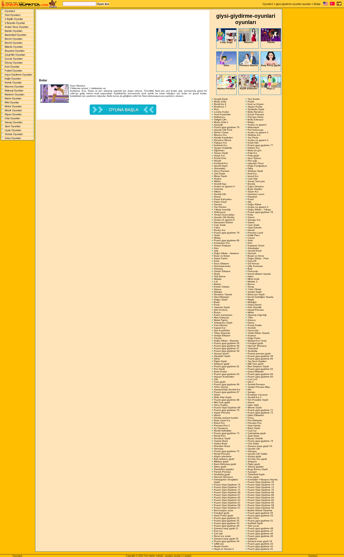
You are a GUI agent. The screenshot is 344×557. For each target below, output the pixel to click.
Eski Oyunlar (12, 66)
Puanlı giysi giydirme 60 (260, 358)
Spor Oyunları (13, 126)
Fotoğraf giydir (255, 343)
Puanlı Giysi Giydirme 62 (261, 500)
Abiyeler (248, 42)
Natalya (218, 292)
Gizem (251, 217)
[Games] (325, 4)
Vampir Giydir (255, 292)
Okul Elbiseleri (221, 297)
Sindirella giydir (222, 474)
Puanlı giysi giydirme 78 (260, 212)
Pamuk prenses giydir (259, 353)
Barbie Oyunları (13, 30)
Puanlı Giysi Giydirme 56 (261, 508)
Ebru (226, 65)
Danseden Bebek (223, 222)
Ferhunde (253, 271)
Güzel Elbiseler (256, 371)
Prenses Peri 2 (222, 425)
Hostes (217, 178)
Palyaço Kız (220, 142)
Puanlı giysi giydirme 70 (226, 410)
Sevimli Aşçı (220, 184)
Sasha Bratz (220, 443)
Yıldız (217, 227)
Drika (250, 168)
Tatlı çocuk (253, 526)
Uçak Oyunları (13, 130)
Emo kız (218, 531)
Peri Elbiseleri (255, 420)
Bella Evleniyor (255, 119)
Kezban (252, 335)
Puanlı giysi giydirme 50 (226, 523)
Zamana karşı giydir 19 (260, 541)
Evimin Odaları (222, 286)
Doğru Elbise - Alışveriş (226, 340)
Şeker (217, 394)
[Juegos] (339, 4)
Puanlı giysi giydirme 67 (226, 392)
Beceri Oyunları (13, 38)
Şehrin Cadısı (221, 132)
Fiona (251, 418)
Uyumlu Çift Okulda (224, 217)
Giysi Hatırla (254, 425)
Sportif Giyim (220, 166)
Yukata (271, 42)
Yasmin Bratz (221, 441)
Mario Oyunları (13, 98)
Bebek (217, 284)
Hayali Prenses (256, 310)
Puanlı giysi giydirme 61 (226, 366)
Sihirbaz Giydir (255, 171)
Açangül (252, 472)
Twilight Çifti (220, 119)
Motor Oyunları (13, 106)
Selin (250, 240)
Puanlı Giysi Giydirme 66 (261, 495)
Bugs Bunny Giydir (258, 469)
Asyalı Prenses (222, 412)
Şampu (251, 392)
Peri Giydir (219, 369)
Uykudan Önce (256, 163)
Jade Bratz (253, 436)
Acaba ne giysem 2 (258, 132)
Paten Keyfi (220, 202)
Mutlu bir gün (255, 150)
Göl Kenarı (253, 263)
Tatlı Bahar (220, 276)
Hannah (252, 253)
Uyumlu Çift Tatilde (257, 454)
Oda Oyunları (12, 118)
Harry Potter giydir (223, 515)
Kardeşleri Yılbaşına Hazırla (263, 479)
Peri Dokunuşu (255, 130)
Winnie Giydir (255, 407)
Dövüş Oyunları (14, 62)
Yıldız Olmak (254, 289)
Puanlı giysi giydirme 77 (260, 145)
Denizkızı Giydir (222, 438)
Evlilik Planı (254, 235)
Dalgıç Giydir (220, 299)
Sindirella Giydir (256, 109)
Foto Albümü (220, 325)
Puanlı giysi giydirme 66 (226, 384)
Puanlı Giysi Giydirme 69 (227, 407)
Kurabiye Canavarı (258, 394)
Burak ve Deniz (256, 256)
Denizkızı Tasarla (223, 294)
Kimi (250, 243)
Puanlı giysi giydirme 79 (226, 232)
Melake (218, 279)
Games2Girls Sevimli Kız (227, 389)
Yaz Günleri (220, 207)
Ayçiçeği (218, 124)
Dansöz (218, 204)
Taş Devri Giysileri (257, 361)
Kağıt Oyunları (13, 78)
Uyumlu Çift (254, 448)
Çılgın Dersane (256, 186)
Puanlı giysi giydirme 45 (260, 536)
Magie (251, 299)
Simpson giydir (222, 364)
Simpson (252, 461)
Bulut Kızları (220, 371)
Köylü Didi (253, 142)
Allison (217, 191)
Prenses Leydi (255, 232)
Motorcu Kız (220, 135)
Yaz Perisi (253, 137)
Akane (251, 402)
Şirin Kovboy (220, 310)
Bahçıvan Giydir (256, 294)
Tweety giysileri (255, 466)
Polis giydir (253, 155)
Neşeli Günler (221, 546)
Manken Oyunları (14, 94)
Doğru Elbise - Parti (258, 258)
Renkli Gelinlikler (222, 430)
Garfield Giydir (255, 523)
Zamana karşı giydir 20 (226, 538)
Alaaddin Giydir (222, 356)
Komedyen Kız (222, 243)
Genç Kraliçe (221, 405)
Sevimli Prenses (256, 384)
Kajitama (252, 538)
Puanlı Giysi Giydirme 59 (227, 505)
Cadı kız (252, 430)
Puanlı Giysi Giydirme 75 (227, 484)
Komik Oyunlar (13, 82)
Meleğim (252, 302)
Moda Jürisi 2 (221, 122)
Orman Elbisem (222, 271)
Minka (251, 312)
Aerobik (252, 328)
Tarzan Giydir (221, 153)
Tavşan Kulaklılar (223, 148)
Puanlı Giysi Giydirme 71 (227, 490)
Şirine (217, 358)
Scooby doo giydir (257, 459)
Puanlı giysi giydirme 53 (226, 518)
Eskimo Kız (254, 148)
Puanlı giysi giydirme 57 (226, 348)
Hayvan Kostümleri (224, 376)
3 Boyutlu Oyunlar (15, 23)
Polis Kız (252, 153)
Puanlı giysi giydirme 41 (260, 549)
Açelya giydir (254, 456)
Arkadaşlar (253, 248)
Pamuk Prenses (222, 472)
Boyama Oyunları (15, 50)
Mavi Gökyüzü (221, 317)
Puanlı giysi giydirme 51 (260, 520)
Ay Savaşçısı (221, 428)
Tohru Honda (221, 387)
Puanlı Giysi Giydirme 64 (261, 497)
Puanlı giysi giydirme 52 (226, 520)
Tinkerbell (253, 348)
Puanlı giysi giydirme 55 (226, 343)
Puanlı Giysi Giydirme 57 (227, 508)
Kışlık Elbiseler (248, 88)
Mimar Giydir (220, 176)
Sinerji (217, 196)
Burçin (217, 312)
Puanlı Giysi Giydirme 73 (227, 487)
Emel (216, 261)
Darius (251, 322)
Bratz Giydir (254, 428)
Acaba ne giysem (257, 124)
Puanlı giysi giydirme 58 (226, 351)
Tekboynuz (220, 212)
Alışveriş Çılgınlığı (257, 315)
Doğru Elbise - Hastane (226, 253)
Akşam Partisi (255, 106)
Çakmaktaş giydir (257, 433)
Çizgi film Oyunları (15, 54)
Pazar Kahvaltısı (223, 199)
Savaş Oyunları (13, 122)
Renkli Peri (219, 436)
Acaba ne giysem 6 (224, 220)
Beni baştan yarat (223, 510)
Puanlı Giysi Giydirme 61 (227, 502)
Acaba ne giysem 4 (224, 186)
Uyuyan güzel (221, 353)
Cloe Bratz (253, 443)
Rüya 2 (271, 88)
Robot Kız (219, 423)
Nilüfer (217, 181)
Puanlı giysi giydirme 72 (260, 412)
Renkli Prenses (222, 454)
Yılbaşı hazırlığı (222, 209)
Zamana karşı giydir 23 (260, 446)
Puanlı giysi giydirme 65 (260, 376)
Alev (216, 248)
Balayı (251, 122)
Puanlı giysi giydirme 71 (260, 410)
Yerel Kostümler (222, 114)
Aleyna (217, 289)
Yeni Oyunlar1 (13, 15)
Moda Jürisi (220, 101)
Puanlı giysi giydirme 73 (226, 433)
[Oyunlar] (332, 4)
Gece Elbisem (221, 263)
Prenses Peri (254, 423)
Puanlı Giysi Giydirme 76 (261, 482)
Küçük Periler (255, 325)
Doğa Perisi (254, 338)
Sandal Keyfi (254, 250)
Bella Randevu (255, 112)
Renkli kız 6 (220, 104)
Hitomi (217, 415)
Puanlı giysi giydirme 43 (260, 544)
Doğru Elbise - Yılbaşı (259, 209)
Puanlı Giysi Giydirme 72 (261, 487)
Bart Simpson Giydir (258, 366)
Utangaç (252, 451)
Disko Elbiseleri (256, 415)
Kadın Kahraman (223, 315)
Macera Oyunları (14, 86)
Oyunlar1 (268, 4)
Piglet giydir (254, 464)
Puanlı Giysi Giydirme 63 (227, 500)
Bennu (251, 284)
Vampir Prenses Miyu (259, 387)
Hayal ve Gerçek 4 (224, 549)
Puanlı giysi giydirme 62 (260, 369)
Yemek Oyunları (14, 134)
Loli (216, 281)
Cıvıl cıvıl (252, 379)
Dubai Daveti (254, 304)
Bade (217, 302)
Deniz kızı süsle (222, 536)
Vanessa (218, 448)
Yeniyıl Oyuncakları (224, 214)
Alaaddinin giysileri (224, 469)
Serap (251, 286)
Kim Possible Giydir (258, 400)
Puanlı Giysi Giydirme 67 (227, 495)
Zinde (217, 274)
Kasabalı (252, 196)
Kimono (252, 320)
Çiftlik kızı (219, 544)
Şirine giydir (220, 466)
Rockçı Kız (219, 230)
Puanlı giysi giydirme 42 (260, 546)
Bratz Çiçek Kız (222, 420)
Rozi (216, 109)
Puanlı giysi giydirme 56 (226, 346)
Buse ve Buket (222, 256)
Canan (251, 238)
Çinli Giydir (219, 173)
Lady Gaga (226, 42)
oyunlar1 (169, 556)
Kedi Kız (252, 173)
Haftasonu (219, 117)
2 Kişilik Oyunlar (14, 19)
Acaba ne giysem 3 (258, 140)
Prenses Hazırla (248, 65)
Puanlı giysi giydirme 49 (226, 526)
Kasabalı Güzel (256, 245)
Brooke (251, 184)
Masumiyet (253, 127)
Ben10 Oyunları (13, 42)
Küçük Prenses (256, 114)
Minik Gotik (253, 279)
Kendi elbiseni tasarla (259, 274)
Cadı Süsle (220, 225)
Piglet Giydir (220, 361)
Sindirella (252, 351)
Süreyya (218, 268)
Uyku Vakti (253, 405)
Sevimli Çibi (220, 194)
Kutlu (250, 214)
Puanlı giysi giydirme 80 (226, 240)
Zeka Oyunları (13, 138)
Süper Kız (253, 191)
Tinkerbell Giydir (256, 474)
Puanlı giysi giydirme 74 (260, 441)
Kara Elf (252, 261)
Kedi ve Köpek (255, 104)
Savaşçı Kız (254, 220)
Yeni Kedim (254, 99)
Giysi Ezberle (255, 227)
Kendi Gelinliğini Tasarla (260, 297)
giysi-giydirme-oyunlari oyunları (293, 4)
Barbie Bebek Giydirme (260, 510)
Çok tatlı (218, 533)
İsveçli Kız (253, 176)
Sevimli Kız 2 (254, 397)
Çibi (216, 379)
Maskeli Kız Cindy (257, 340)
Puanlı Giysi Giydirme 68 (261, 492)
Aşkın (251, 276)
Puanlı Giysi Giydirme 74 (261, 484)
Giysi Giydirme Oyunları (18, 74)
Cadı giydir (219, 382)
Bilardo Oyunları (14, 46)
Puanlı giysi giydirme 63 (226, 374)
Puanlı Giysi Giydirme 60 (261, 502)
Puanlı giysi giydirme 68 (226, 400)
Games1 (313, 555)
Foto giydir (253, 477)
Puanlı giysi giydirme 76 (226, 127)
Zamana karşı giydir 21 (226, 528)
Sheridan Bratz (222, 446)
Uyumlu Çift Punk (223, 130)
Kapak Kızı (220, 328)
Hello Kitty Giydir (222, 397)
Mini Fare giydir (222, 402)
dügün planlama (222, 456)
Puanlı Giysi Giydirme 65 (227, 497)
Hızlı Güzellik (254, 307)
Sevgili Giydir (221, 99)
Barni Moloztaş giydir (225, 464)
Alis (249, 202)
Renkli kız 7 (220, 106)
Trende (218, 338)
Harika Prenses (226, 88)
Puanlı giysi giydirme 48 (260, 528)
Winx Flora (253, 518)
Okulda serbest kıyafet (226, 418)
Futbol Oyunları (13, 70)
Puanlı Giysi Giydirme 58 (261, 505)
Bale (250, 268)
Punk (217, 304)
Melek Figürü (221, 320)
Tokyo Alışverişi (222, 333)
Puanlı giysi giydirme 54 (260, 515)
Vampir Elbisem (222, 335)
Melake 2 (252, 281)
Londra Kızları (221, 112)
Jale (216, 250)
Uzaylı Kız (219, 155)
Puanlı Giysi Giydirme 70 (261, 490)
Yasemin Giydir (222, 307)
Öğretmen (219, 150)
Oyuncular (253, 330)
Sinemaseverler (222, 266)
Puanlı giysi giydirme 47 (260, 531)
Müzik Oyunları (13, 110)
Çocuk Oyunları (14, 58)
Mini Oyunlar (12, 102)
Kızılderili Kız (221, 163)
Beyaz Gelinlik (255, 438)
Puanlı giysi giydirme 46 (260, 533)
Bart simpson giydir (224, 459)
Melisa (217, 238)
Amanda (218, 189)
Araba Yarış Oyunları (17, 26)
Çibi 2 (251, 382)
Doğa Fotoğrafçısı (257, 166)
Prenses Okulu (255, 117)
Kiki (249, 389)
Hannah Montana (257, 346)
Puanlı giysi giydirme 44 (226, 541)
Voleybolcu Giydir (223, 322)
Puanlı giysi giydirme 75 (226, 451)
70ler (250, 317)
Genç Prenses (221, 171)
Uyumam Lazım (256, 194)
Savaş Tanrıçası (256, 181)
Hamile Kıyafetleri (223, 137)
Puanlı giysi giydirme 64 (260, 374)
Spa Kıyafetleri (222, 330)
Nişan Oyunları (13, 114)
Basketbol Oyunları (15, 34)
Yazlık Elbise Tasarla (259, 333)
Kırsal (251, 199)
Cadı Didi (252, 178)
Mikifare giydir (221, 461)
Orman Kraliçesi (222, 245)
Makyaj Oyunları (14, 90)
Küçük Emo (220, 158)
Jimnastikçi (219, 168)
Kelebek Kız (220, 145)
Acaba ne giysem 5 (258, 207)
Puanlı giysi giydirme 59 (260, 356)
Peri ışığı (252, 160)
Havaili (217, 160)
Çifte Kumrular (255, 266)
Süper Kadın (221, 258)
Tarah (217, 235)
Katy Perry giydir (271, 65)
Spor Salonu (254, 158)
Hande (251, 230)
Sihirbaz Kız (254, 135)
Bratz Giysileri (255, 189)
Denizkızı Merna (222, 140)
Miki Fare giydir (255, 364)
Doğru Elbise (254, 204)
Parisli (251, 101)
